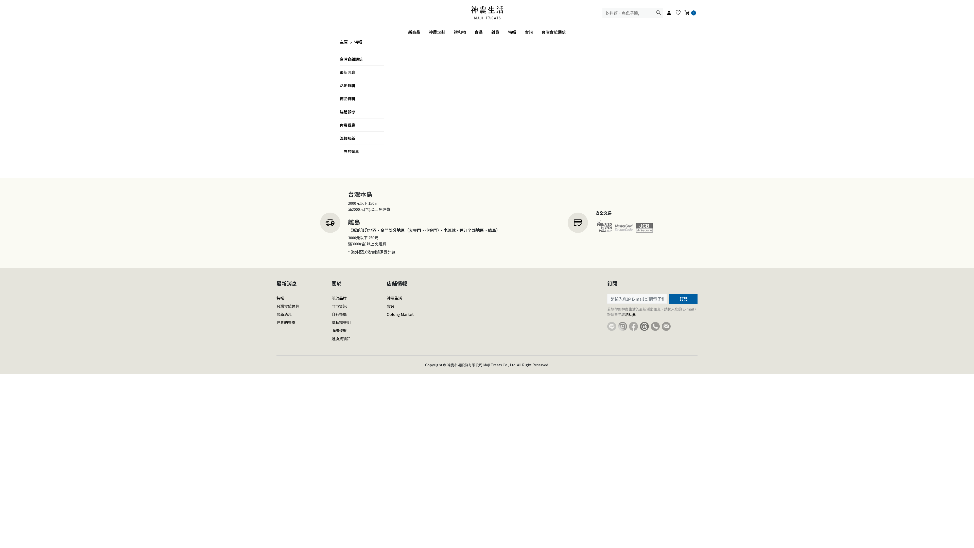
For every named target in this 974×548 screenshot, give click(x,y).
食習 (390, 306)
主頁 (344, 42)
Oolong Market (400, 314)
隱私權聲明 (341, 322)
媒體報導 (347, 111)
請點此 (630, 314)
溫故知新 (347, 138)
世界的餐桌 (349, 151)
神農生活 (394, 298)
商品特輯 (347, 98)
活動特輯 (347, 85)
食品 (479, 32)
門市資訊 (339, 306)
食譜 (529, 32)
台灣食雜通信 (554, 32)
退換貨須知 (341, 338)
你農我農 (347, 125)
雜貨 (495, 32)
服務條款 (339, 330)
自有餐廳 (339, 314)
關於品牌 (339, 298)
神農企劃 (437, 32)
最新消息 (347, 72)
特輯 (512, 32)
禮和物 (460, 32)
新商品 (414, 32)
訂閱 (683, 299)
